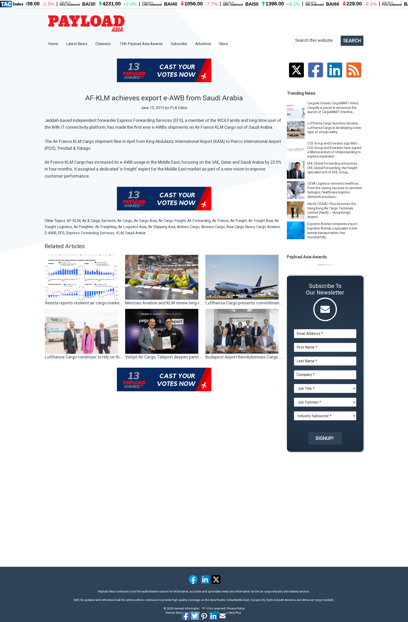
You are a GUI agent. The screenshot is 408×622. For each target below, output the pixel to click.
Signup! (324, 438)
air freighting (105, 227)
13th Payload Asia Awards (141, 44)
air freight (238, 221)
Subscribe (179, 44)
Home (53, 44)
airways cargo (213, 227)
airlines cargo (188, 227)
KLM (120, 233)
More (224, 44)
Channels (103, 44)
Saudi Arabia (135, 233)
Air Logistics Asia (132, 227)
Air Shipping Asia (161, 227)
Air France (220, 221)
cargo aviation (268, 227)
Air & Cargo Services (99, 221)
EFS (61, 233)
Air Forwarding (199, 221)
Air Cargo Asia (145, 221)
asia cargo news (240, 227)
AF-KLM (74, 221)
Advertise (203, 44)
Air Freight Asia (260, 221)
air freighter (84, 227)
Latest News (76, 44)
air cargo (124, 221)
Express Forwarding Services (90, 233)
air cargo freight (172, 221)
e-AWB (50, 233)
